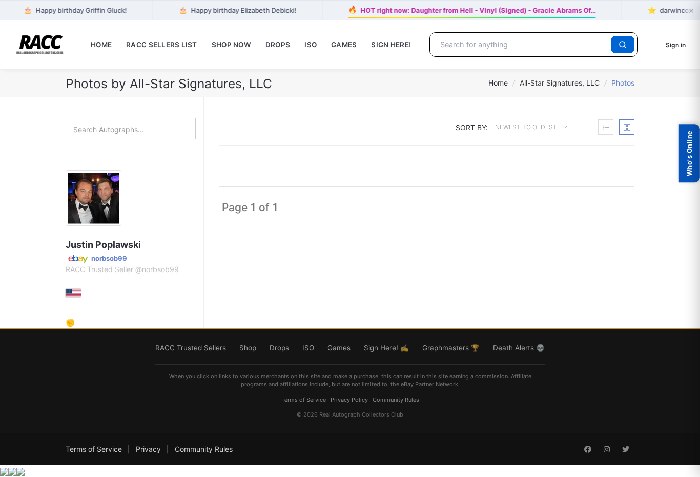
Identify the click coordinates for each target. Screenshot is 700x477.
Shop (247, 348)
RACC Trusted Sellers (190, 348)
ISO (310, 44)
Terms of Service (303, 399)
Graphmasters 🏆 (451, 348)
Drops (277, 44)
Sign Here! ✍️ (386, 348)
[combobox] (522, 44)
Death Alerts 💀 (519, 348)
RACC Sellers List (161, 44)
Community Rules (396, 399)
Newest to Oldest (527, 127)
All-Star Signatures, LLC (560, 82)
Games (344, 44)
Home (101, 44)
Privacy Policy (349, 399)
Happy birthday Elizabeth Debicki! (237, 10)
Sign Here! (391, 44)
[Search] (622, 44)
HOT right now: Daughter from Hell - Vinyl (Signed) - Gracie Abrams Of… (471, 9)
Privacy (148, 449)
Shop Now (231, 44)
